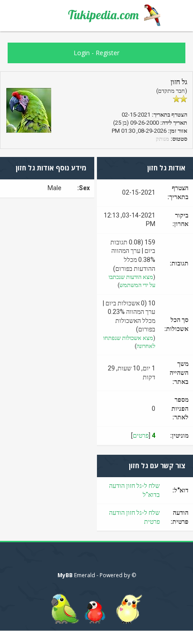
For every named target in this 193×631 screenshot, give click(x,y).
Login (82, 52)
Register (107, 52)
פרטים (141, 435)
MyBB (65, 575)
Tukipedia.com (103, 14)
